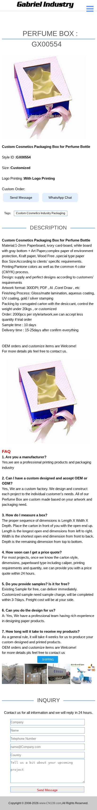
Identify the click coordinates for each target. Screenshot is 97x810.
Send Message (21, 197)
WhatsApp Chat (60, 197)
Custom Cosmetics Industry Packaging (40, 213)
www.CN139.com (50, 803)
